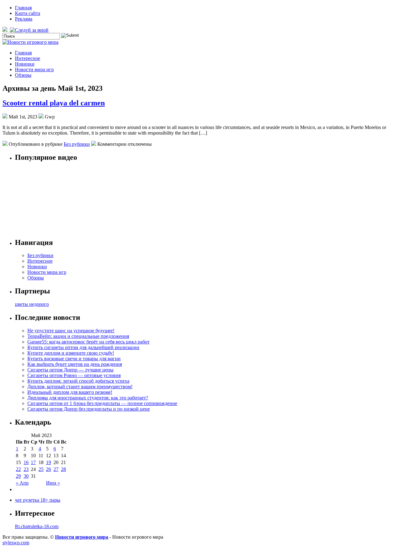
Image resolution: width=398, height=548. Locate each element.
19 (48, 462)
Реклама (23, 18)
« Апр (22, 483)
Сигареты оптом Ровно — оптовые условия (74, 375)
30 (26, 476)
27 (55, 469)
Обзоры (23, 75)
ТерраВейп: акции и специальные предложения (78, 336)
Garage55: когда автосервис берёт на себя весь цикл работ (88, 341)
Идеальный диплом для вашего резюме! (69, 392)
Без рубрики (77, 144)
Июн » (53, 483)
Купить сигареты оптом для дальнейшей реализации (83, 347)
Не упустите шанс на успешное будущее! (70, 330)
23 (26, 469)
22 (18, 469)
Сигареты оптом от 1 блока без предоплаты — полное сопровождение (102, 403)
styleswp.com (15, 542)
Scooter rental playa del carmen (53, 103)
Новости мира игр (34, 69)
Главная (23, 7)
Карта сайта (27, 13)
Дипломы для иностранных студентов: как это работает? (87, 397)
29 (18, 476)
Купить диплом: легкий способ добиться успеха (78, 381)
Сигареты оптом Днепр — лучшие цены (70, 369)
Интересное (27, 58)
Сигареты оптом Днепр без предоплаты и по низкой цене (88, 409)
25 (41, 469)
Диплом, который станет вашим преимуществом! (79, 386)
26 (48, 469)
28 (63, 469)
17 (33, 462)
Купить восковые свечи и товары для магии (74, 358)
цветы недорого (32, 304)
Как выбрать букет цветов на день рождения (74, 364)
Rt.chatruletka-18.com (36, 526)
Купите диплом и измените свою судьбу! (70, 353)
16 (26, 462)
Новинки (25, 64)
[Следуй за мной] (30, 30)
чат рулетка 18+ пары (37, 500)
